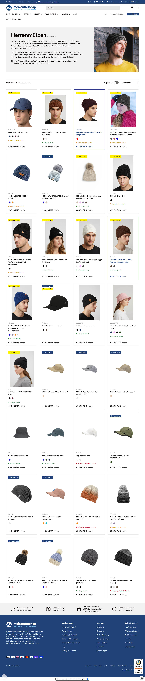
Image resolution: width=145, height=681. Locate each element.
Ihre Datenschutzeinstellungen (76, 679)
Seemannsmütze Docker (85, 326)
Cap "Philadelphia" (83, 456)
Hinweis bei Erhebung (62, 679)
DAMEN (15, 14)
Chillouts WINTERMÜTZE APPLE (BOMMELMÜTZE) (20, 582)
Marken (128, 639)
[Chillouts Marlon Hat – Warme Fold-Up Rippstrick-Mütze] (123, 236)
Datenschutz (97, 665)
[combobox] (83, 8)
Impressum (88, 665)
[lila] (83, 202)
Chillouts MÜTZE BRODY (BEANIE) (18, 197)
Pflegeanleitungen (131, 631)
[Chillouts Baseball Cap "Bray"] (55, 432)
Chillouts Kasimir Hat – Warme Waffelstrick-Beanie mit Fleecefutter (19, 262)
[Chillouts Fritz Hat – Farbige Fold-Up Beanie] (55, 109)
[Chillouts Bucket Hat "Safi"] (21, 432)
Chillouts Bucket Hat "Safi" (18, 456)
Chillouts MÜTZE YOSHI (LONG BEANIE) (88, 518)
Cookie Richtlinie (122, 665)
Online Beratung (103, 635)
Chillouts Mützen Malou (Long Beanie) (121, 582)
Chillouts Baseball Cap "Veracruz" (55, 392)
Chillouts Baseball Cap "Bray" (53, 456)
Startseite (9, 19)
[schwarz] (10, 523)
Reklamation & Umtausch (71, 643)
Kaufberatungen (131, 627)
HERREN (26, 14)
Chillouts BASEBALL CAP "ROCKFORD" (119, 457)
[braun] (43, 139)
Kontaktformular (103, 639)
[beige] (46, 202)
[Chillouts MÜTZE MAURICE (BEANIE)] (89, 557)
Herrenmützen (17, 19)
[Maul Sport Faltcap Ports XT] (21, 109)
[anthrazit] (18, 136)
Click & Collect (102, 643)
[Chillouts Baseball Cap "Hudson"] (123, 369)
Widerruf (112, 665)
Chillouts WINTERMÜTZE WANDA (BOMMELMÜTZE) (123, 518)
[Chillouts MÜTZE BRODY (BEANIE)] (21, 173)
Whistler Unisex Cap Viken (52, 326)
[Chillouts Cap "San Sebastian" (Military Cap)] (89, 369)
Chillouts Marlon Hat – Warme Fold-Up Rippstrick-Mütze (121, 261)
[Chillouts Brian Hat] (123, 173)
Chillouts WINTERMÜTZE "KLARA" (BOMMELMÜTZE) (55, 197)
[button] (137, 8)
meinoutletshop (15, 665)
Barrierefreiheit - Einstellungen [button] (130, 670)
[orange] (13, 202)
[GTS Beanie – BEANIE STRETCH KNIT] (21, 369)
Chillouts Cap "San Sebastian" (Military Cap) (87, 393)
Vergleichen (108, 83)
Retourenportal (112, 2)
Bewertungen (102, 651)
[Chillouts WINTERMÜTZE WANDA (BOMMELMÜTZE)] (123, 494)
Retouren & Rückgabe (70, 639)
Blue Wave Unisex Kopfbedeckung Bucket (123, 327)
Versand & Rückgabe (117, 14)
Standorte (100, 2)
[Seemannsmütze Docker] (89, 302)
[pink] (80, 202)
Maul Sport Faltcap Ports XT (18, 132)
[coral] (114, 139)
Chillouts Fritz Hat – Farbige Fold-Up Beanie (54, 133)
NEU (8, 14)
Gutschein (100, 647)
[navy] (10, 136)
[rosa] (13, 587)
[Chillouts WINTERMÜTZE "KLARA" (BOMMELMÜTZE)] (55, 173)
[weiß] (77, 266)
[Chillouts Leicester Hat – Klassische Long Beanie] (89, 109)
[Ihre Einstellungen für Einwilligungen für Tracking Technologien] (141, 677)
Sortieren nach (11, 83)
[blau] (117, 139)
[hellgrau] (77, 398)
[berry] (15, 136)
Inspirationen (130, 647)
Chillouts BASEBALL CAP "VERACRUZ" (51, 518)
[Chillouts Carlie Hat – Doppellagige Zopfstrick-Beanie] (89, 236)
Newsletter (129, 643)
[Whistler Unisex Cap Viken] (55, 302)
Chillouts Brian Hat (117, 196)
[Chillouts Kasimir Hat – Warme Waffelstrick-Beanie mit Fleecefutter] (21, 236)
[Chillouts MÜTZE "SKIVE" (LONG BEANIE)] (21, 494)
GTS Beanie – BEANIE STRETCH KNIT (20, 393)
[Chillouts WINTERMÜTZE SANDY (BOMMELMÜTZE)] (55, 557)
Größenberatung (131, 635)
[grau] (111, 523)
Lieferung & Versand (69, 635)
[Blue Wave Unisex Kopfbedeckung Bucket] (123, 302)
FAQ (105, 14)
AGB (106, 665)
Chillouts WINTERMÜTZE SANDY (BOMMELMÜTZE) (54, 582)
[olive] (120, 332)
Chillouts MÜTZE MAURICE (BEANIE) (86, 582)
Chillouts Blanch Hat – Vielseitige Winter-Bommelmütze (88, 197)
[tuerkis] (46, 523)
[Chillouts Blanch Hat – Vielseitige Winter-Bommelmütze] (89, 173)
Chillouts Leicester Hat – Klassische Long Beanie (89, 133)
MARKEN (64, 14)
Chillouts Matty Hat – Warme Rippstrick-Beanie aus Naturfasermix (19, 328)
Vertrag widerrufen (69, 651)
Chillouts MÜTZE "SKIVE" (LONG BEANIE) (20, 518)
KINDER (37, 14)
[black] (13, 136)
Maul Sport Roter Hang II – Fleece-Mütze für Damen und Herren (123, 133)
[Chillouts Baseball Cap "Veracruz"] (55, 369)
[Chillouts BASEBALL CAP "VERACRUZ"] (55, 494)
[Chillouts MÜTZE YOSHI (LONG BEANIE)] (89, 494)
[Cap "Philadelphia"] (89, 432)
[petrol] (46, 139)
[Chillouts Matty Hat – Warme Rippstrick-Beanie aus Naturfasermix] (21, 302)
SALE (75, 14)
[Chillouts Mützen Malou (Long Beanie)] (123, 557)
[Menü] (142, 660)
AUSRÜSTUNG (50, 14)
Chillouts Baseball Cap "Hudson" (122, 392)
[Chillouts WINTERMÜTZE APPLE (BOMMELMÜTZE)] (21, 557)
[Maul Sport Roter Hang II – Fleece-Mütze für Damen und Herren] (123, 109)
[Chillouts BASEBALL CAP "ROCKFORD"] (123, 432)
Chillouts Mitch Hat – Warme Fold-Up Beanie (55, 261)
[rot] (77, 139)
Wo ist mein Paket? (69, 627)
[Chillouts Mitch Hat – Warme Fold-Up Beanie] (55, 236)
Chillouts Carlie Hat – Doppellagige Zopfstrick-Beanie (89, 261)
